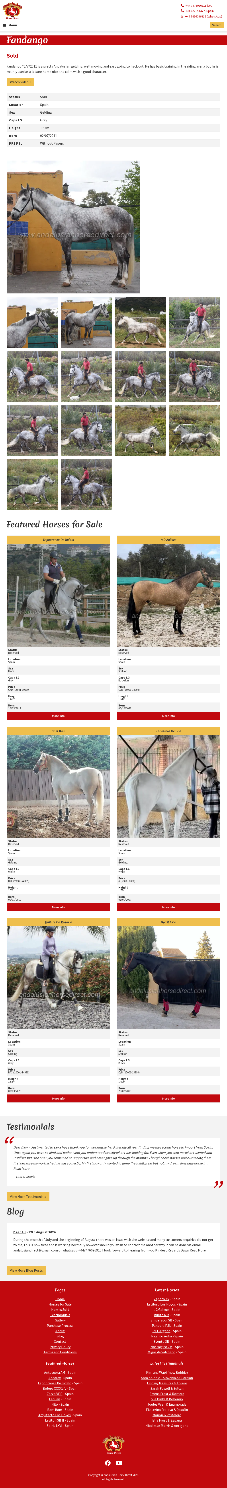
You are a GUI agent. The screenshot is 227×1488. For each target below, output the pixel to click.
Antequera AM (54, 1372)
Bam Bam (54, 1409)
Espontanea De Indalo (54, 1383)
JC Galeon (161, 1309)
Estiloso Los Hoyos (161, 1304)
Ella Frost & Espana (167, 1420)
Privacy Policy (60, 1346)
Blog (60, 1336)
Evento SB (161, 1341)
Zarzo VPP (55, 1393)
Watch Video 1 (20, 82)
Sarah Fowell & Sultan (167, 1388)
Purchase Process (60, 1325)
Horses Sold (60, 1309)
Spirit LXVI (54, 1425)
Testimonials (60, 1315)
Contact (60, 1341)
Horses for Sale (60, 1304)
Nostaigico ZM (161, 1346)
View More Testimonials (28, 1196)
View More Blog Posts (26, 1270)
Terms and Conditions (60, 1352)
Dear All (19, 1232)
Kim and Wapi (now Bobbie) (167, 1372)
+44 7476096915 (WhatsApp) (203, 16)
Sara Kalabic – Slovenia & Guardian (167, 1377)
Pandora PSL (161, 1325)
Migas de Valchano (161, 1352)
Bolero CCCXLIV (54, 1388)
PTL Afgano (161, 1331)
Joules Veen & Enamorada (166, 1404)
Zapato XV (161, 1299)
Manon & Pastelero (167, 1415)
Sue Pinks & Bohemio (167, 1399)
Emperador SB (161, 1320)
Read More (21, 1168)
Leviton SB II (54, 1420)
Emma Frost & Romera (167, 1393)
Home (60, 1299)
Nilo (54, 1404)
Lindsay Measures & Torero (167, 1383)
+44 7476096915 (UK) (199, 5)
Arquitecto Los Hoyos (54, 1415)
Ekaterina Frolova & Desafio (167, 1409)
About (60, 1331)
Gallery (60, 1320)
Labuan (54, 1399)
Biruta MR (161, 1315)
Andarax (55, 1377)
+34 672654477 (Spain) (200, 10)
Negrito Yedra (161, 1336)
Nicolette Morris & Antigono (166, 1425)
